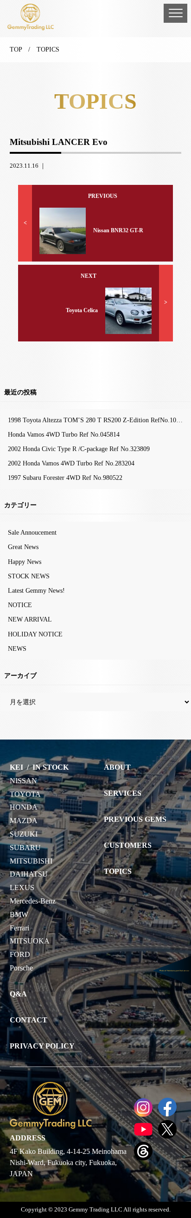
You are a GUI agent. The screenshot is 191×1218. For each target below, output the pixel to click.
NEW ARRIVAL (30, 619)
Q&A (18, 994)
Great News (23, 546)
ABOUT (117, 767)
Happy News (24, 561)
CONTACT (28, 1020)
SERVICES (122, 793)
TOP (16, 49)
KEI (16, 767)
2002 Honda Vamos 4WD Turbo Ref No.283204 (71, 463)
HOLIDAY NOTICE (35, 634)
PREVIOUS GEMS (135, 819)
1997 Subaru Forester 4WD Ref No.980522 (65, 477)
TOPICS (118, 871)
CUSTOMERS (128, 845)
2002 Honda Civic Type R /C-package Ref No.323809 (79, 448)
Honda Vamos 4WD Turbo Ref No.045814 (64, 434)
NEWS (17, 648)
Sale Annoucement (32, 532)
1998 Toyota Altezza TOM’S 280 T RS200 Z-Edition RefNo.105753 (98, 420)
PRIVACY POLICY (42, 1046)
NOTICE (20, 605)
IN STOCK (50, 767)
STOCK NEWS (29, 576)
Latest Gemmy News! (36, 590)
